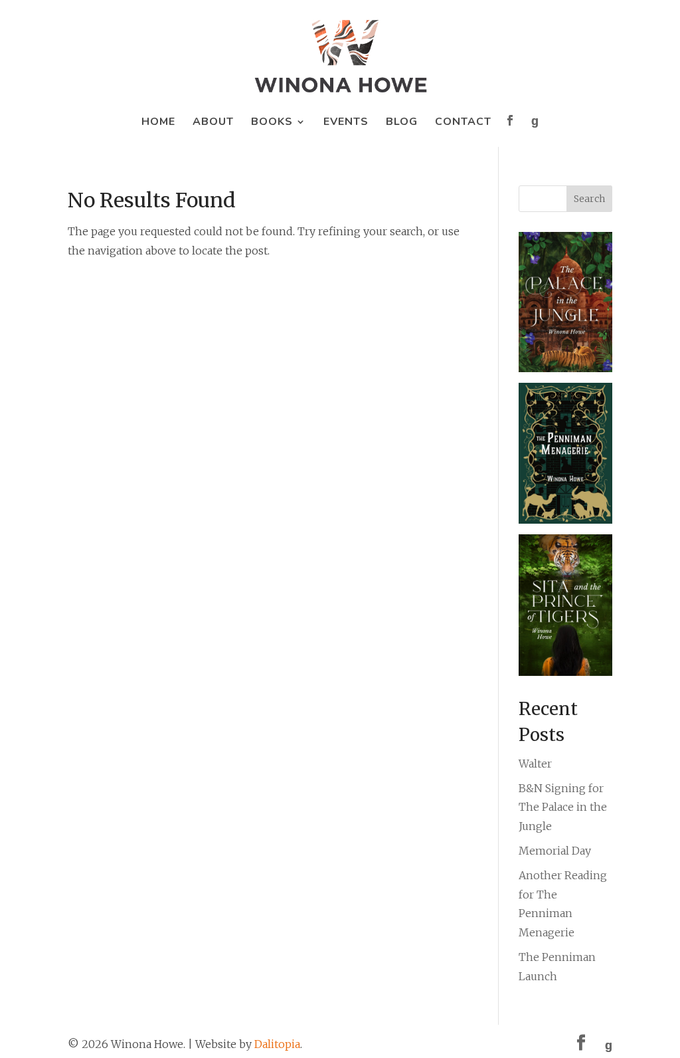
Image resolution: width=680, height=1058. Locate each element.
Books (272, 123)
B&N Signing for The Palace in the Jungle (563, 807)
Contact (463, 123)
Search (589, 199)
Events (346, 123)
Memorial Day (555, 850)
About (213, 123)
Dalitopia (277, 1044)
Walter (535, 763)
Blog (402, 123)
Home (158, 123)
